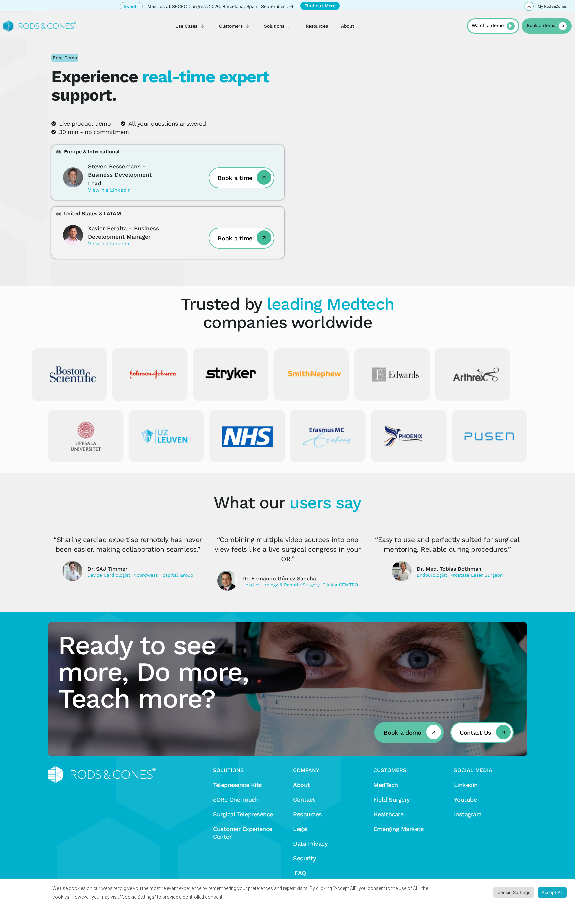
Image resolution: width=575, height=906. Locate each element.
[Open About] (359, 26)
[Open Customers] (247, 26)
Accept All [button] (552, 892)
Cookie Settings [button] (513, 892)
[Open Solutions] (289, 26)
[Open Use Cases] (202, 26)
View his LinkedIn (109, 190)
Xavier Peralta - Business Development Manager (123, 232)
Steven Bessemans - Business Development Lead (120, 175)
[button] (64, 58)
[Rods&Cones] (39, 26)
